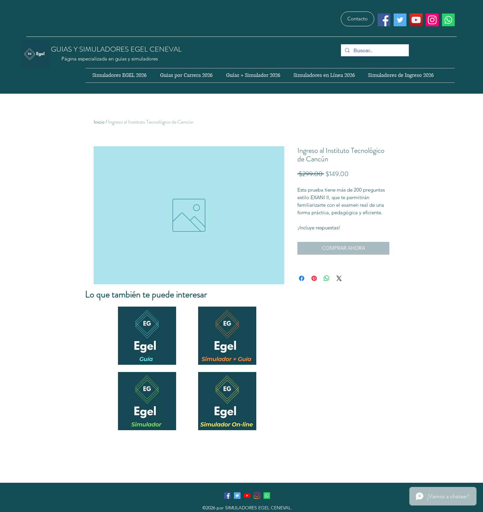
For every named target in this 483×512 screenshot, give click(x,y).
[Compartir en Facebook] (302, 278)
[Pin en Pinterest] (314, 278)
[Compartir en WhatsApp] (327, 278)
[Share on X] (339, 278)
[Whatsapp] (448, 19)
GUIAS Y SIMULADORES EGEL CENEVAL (117, 49)
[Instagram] (432, 19)
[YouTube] (416, 19)
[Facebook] (384, 19)
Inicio (99, 122)
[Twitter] (400, 19)
